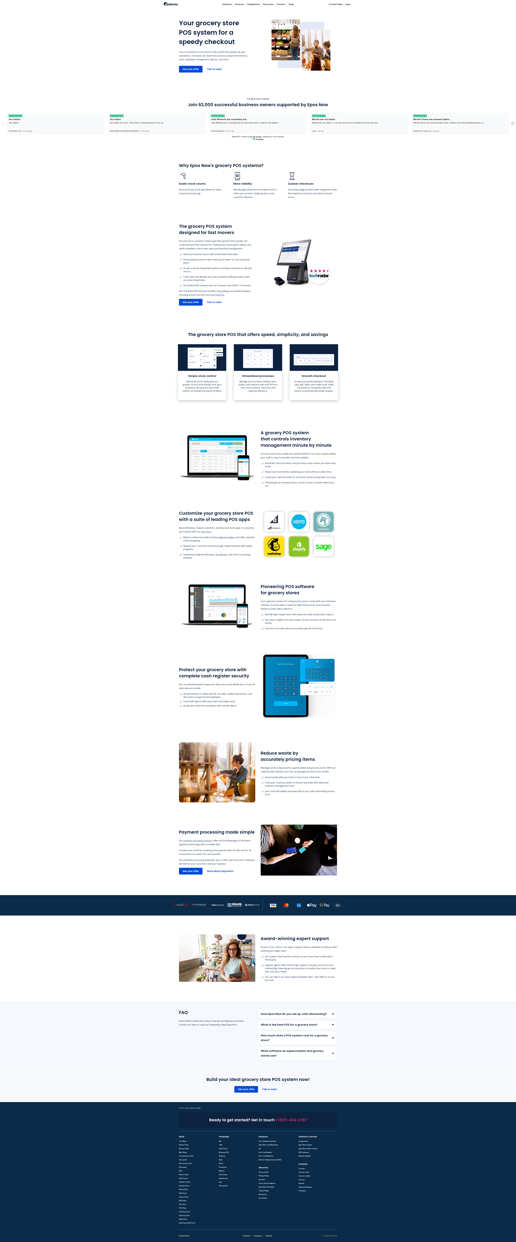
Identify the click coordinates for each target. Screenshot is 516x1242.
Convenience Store (186, 1156)
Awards (301, 1183)
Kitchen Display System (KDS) (270, 1160)
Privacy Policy (264, 1176)
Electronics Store (185, 1163)
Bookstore (183, 1193)
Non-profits (183, 1189)
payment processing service (197, 840)
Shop (291, 4)
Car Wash (182, 1141)
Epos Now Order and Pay (308, 1148)
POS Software (304, 1152)
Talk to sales (214, 69)
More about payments (220, 871)
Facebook (246, 1236)
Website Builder (305, 1156)
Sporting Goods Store (187, 1223)
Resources (268, 4)
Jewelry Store (184, 1186)
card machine (217, 294)
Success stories (304, 1176)
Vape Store (183, 1219)
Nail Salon (183, 1200)
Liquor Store (184, 1197)
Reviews (262, 1179)
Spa (220, 1182)
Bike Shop (183, 1152)
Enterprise (183, 1160)
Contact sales (304, 1172)
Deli (180, 1171)
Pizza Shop (223, 1174)
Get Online (263, 1198)
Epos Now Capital (305, 1145)
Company (302, 1191)
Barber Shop (184, 1145)
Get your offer (190, 69)
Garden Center (185, 1182)
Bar (220, 1141)
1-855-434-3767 (291, 1120)
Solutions (227, 4)
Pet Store (182, 1204)
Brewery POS (224, 1152)
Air (260, 1148)
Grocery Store (184, 1215)
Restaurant (223, 1178)
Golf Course (183, 1178)
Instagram (258, 1236)
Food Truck (223, 1148)
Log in (348, 4)
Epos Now (171, 4)
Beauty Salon (184, 1148)
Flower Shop (183, 1174)
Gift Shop (182, 1208)
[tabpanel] (202, 372)
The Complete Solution (267, 1141)
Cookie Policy (264, 1191)
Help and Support (305, 1187)
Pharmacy (183, 1167)
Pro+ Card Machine (266, 1156)
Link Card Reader (265, 1152)
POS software (223, 291)
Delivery (222, 1156)
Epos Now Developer (266, 1187)
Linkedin (268, 1236)
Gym (220, 1160)
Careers (302, 1179)
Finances (239, 4)
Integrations (253, 4)
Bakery (221, 1171)
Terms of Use (264, 1172)
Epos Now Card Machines (268, 1145)
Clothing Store (184, 1212)
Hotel (221, 1163)
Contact (281, 4)
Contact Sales (336, 4)
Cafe (220, 1145)
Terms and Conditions (267, 1183)
